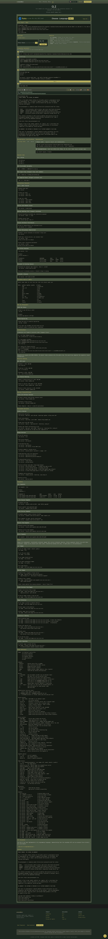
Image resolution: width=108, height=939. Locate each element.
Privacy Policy (81, 917)
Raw (73, 89)
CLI (53, 1)
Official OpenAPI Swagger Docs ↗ (54, 12)
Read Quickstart (31, 925)
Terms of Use (81, 915)
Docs (40, 1)
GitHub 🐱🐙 (86, 89)
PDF (28, 141)
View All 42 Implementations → (26, 846)
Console (80, 1)
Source (32, 141)
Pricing (45, 1)
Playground (88, 1)
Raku (71, 18)
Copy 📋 (69, 89)
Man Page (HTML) (22, 141)
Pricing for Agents (50, 919)
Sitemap (80, 913)
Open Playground (21, 925)
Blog (49, 1)
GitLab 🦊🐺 (79, 89)
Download (43, 44)
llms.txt (64, 919)
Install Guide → (22, 37)
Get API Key (40, 925)
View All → (85, 19)
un (36, 42)
